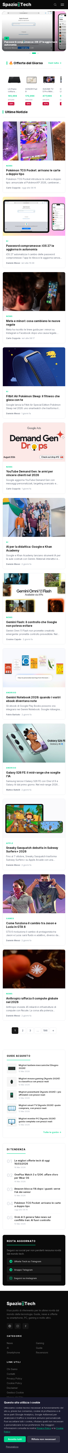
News (10, 1343)
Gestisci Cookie (15, 1392)
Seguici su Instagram (25, 1278)
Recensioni (42, 1352)
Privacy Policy (44, 1428)
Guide (39, 1347)
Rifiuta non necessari (44, 1439)
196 (45, 1030)
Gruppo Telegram (23, 1269)
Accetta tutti (15, 1439)
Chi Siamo (12, 1369)
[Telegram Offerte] (10, 1326)
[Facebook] (26, 1326)
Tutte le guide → (52, 1132)
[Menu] (62, 5)
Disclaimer (12, 1387)
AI (8, 1347)
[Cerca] (55, 5)
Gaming (40, 1343)
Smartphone (13, 1352)
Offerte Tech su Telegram (27, 1261)
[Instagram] (18, 1326)
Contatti (11, 1373)
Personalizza (12, 1447)
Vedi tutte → (54, 63)
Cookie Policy (14, 1383)
